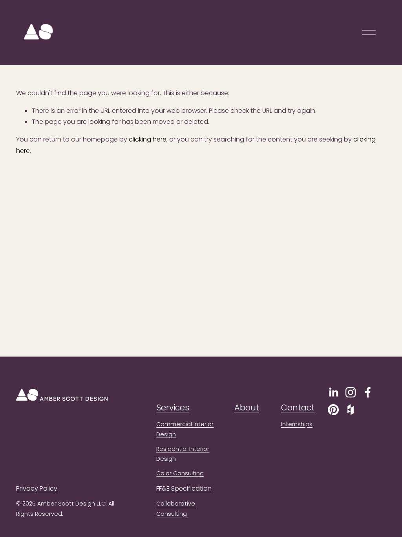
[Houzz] (350, 409)
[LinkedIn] (333, 392)
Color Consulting (180, 473)
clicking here (147, 139)
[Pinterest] (333, 409)
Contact (297, 407)
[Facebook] (367, 392)
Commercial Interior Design (185, 429)
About (246, 407)
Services (172, 407)
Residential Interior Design (182, 454)
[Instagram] (350, 392)
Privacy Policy (36, 488)
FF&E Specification (184, 488)
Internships (296, 424)
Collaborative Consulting (175, 509)
